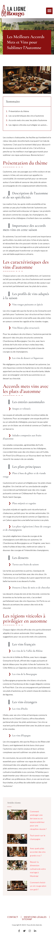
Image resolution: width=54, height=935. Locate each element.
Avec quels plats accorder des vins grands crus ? (38, 852)
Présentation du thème (19, 111)
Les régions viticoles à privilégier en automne (28, 125)
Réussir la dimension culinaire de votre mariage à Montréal (38, 869)
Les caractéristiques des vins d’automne (26, 115)
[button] (49, 11)
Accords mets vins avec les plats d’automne (28, 120)
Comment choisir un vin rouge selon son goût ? (38, 886)
